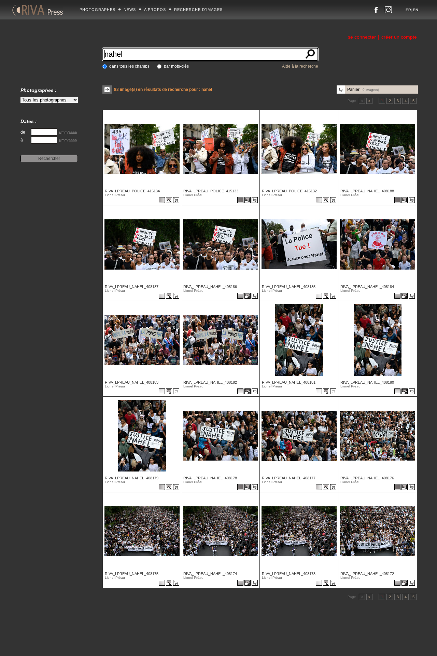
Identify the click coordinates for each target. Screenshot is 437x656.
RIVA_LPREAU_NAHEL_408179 (131, 478)
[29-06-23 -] (376, 172)
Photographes (97, 10)
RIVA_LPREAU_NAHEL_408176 (367, 478)
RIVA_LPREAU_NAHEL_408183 (131, 382)
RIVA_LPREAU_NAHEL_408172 (367, 574)
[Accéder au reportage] (162, 200)
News (130, 10)
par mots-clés (176, 66)
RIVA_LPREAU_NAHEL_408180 (367, 382)
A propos (155, 10)
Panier (363, 89)
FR (408, 10)
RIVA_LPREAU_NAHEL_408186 (210, 287)
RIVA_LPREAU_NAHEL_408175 (131, 574)
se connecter (362, 37)
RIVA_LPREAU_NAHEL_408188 (367, 191)
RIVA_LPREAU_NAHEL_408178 (210, 478)
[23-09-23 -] (141, 172)
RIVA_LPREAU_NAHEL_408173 (288, 574)
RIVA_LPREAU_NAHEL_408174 (210, 574)
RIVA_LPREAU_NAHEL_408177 (288, 478)
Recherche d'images (198, 10)
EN (416, 10)
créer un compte (399, 37)
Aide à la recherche (300, 66)
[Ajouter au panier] (177, 200)
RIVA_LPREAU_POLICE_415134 (132, 191)
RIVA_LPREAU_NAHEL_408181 (288, 382)
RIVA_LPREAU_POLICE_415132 (289, 191)
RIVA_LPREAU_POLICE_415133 (210, 191)
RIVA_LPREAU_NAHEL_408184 (367, 287)
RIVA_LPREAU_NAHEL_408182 (210, 382)
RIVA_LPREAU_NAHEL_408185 (288, 287)
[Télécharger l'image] (169, 200)
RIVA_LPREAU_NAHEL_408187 (131, 287)
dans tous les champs (129, 66)
